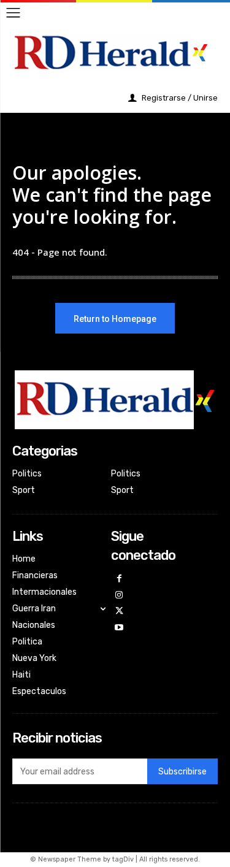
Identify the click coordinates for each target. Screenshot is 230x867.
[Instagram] (119, 595)
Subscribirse (182, 771)
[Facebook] (119, 579)
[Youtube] (119, 628)
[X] (119, 611)
